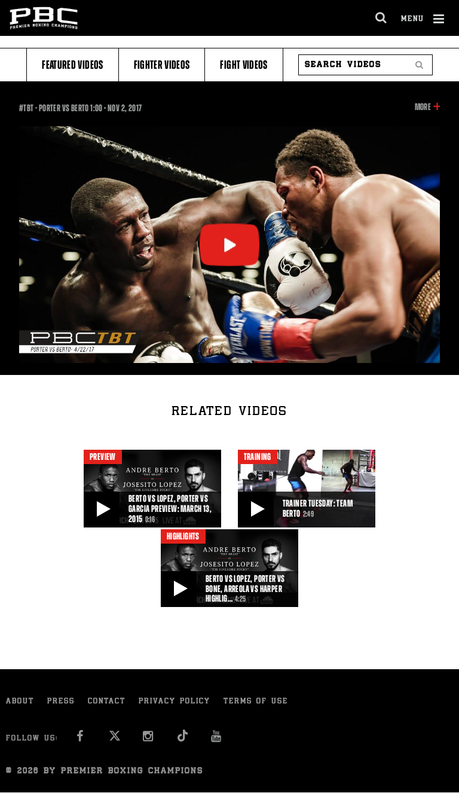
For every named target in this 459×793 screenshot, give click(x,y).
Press (61, 701)
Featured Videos (72, 65)
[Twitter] (114, 739)
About (20, 701)
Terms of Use (256, 701)
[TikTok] (182, 739)
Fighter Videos (162, 65)
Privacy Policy (174, 701)
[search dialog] (381, 18)
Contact (107, 701)
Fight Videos (243, 65)
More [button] (423, 107)
